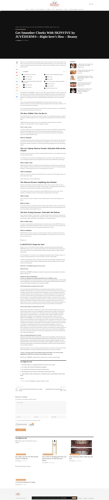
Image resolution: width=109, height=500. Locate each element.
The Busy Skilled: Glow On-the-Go (29, 74)
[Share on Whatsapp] (16, 78)
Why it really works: (28, 76)
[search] (90, 4)
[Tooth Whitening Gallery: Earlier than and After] (81, 447)
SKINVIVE (43, 381)
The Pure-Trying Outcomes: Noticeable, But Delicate (54, 81)
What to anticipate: (28, 79)
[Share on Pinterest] (16, 75)
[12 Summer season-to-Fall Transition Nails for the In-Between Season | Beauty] (73, 65)
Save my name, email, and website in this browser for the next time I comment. (28, 420)
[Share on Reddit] (16, 87)
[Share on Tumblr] (16, 84)
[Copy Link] (16, 93)
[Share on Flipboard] (16, 72)
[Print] (16, 96)
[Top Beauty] (54, 4)
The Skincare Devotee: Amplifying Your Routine (54, 74)
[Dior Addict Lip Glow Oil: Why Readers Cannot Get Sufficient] (27, 447)
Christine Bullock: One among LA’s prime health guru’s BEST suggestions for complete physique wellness (85, 77)
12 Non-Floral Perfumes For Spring (25, 482)
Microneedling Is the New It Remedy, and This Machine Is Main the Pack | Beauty (38, 371)
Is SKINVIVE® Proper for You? (51, 88)
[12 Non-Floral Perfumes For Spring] (27, 473)
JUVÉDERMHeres (32, 381)
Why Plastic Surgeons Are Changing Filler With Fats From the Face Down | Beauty (38, 364)
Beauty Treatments (20, 29)
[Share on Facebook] (16, 66)
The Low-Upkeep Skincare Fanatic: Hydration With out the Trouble (32, 82)
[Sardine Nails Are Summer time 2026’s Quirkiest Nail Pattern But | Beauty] (73, 84)
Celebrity (80, 93)
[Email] (16, 90)
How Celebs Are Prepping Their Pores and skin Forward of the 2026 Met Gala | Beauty (54, 458)
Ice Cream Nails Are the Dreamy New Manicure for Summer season (35, 369)
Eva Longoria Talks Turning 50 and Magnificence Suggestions (34, 367)
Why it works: (49, 76)
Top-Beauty (19, 40)
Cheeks (27, 381)
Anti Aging (80, 80)
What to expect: (50, 79)
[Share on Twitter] (16, 69)
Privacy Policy (64, 497)
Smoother (47, 381)
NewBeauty (38, 381)
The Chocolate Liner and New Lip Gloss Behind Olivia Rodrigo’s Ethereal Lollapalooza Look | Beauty (84, 90)
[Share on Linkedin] (16, 81)
